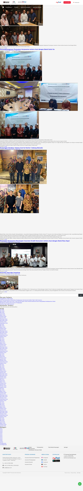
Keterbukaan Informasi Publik (35, 450)
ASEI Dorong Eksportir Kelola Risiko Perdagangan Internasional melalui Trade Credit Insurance (21, 300)
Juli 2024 (2, 337)
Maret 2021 (2, 381)
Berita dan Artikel (47, 7)
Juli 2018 (2, 417)
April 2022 (2, 368)
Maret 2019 (2, 407)
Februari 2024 (3, 344)
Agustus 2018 (3, 416)
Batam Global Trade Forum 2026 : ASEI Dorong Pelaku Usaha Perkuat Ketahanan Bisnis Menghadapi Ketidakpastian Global (27, 301)
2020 (1, 432)
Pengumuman (3, 443)
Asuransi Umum (28, 464)
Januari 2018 (3, 426)
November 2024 (3, 332)
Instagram (45, 457)
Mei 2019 (2, 404)
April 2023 (2, 356)
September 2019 (4, 399)
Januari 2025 (3, 329)
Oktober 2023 (3, 349)
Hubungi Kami (57, 7)
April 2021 (2, 380)
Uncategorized (3, 444)
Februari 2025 (3, 328)
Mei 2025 (2, 325)
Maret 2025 (2, 327)
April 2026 (2, 313)
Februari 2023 (3, 357)
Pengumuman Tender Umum (6, 298)
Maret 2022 (2, 369)
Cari (1, 293)
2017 (1, 428)
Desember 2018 (3, 411)
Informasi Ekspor (37, 7)
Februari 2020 (3, 392)
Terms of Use (67, 472)
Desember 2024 (3, 331)
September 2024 (4, 335)
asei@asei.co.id (7, 467)
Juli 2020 (2, 388)
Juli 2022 (2, 364)
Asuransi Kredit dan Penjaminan (32, 457)
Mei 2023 (2, 355)
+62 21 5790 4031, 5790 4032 (11, 465)
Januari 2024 (3, 345)
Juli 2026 (2, 309)
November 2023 (3, 348)
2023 (1, 436)
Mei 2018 (2, 420)
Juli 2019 (2, 401)
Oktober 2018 (3, 413)
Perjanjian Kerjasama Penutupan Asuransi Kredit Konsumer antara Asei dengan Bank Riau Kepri (35, 241)
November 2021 (3, 375)
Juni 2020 (2, 389)
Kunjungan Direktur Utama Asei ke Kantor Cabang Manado (21, 148)
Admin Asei (17, 50)
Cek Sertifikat (67, 2)
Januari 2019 (3, 409)
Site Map (78, 472)
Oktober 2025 (3, 321)
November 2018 (3, 412)
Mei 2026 (2, 312)
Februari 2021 (3, 383)
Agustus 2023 (3, 352)
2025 (1, 439)
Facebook (45, 462)
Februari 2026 (3, 316)
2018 (1, 430)
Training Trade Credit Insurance (7, 304)
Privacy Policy (73, 472)
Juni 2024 (2, 339)
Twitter (45, 464)
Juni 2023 (2, 353)
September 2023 (4, 351)
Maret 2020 (2, 391)
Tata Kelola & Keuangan (53, 447)
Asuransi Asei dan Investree (10, 272)
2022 (1, 435)
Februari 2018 (3, 424)
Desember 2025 (3, 319)
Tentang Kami (40, 447)
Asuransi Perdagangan (30, 459)
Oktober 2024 (3, 333)
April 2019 (2, 405)
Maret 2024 (2, 343)
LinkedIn (45, 459)
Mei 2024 (2, 340)
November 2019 (3, 396)
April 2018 (2, 422)
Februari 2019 (3, 408)
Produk (16, 7)
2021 (1, 434)
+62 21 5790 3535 (8, 463)
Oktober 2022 (3, 360)
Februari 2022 (3, 371)
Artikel (1, 442)
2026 (1, 440)
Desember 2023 (3, 347)
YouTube (45, 466)
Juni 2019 (2, 403)
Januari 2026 (3, 317)
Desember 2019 (3, 395)
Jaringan (66, 447)
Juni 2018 (2, 419)
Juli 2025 (2, 324)
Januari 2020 (3, 393)
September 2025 (4, 323)
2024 (1, 438)
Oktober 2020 (3, 385)
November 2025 (3, 320)
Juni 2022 (2, 365)
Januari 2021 (3, 384)
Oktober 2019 (3, 397)
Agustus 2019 (3, 400)
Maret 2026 (2, 315)
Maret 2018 (2, 423)
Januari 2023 (3, 359)
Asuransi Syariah (29, 462)
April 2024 (2, 341)
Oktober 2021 (3, 376)
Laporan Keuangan (25, 7)
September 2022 (4, 361)
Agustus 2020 (3, 387)
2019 (5, 48)
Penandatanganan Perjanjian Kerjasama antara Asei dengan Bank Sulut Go (27, 49)
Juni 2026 (2, 311)
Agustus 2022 (3, 363)
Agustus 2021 (3, 377)
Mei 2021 (2, 379)
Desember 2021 (3, 373)
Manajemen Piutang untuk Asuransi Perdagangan (11, 302)
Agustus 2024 (3, 336)
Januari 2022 (3, 372)
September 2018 (4, 415)
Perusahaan (9, 7)
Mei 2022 (2, 367)
